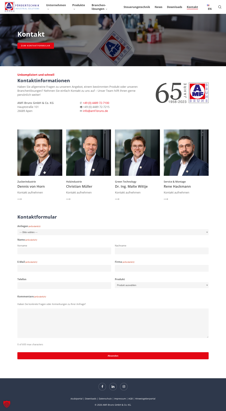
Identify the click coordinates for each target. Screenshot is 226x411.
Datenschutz (105, 398)
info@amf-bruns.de (95, 111)
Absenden (113, 356)
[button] (35, 46)
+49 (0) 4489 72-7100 (96, 103)
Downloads (90, 398)
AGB (130, 398)
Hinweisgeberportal (145, 398)
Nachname (120, 245)
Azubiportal (77, 398)
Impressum (120, 398)
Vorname (22, 245)
